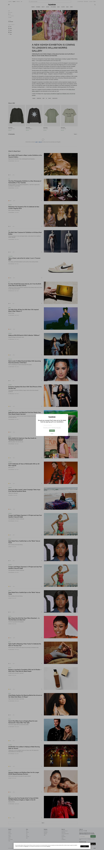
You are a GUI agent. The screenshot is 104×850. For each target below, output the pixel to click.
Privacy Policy (59, 427)
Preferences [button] (48, 846)
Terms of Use (54, 427)
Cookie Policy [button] (26, 846)
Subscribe (52, 430)
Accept (84, 846)
